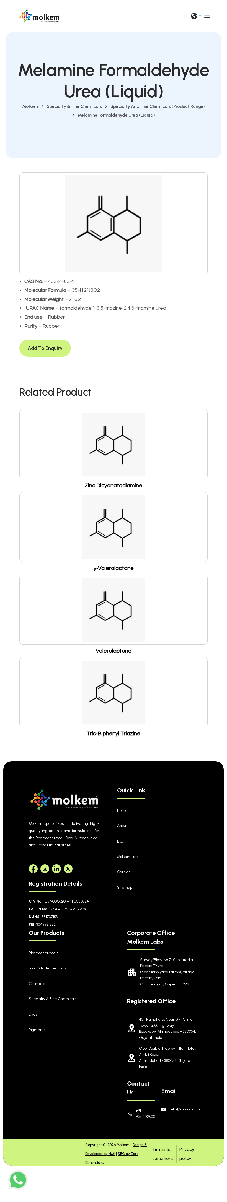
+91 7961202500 (142, 1113)
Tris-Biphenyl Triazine (113, 733)
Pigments (37, 1030)
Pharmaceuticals (43, 953)
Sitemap (124, 887)
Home (122, 810)
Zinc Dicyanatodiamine (113, 485)
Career (123, 872)
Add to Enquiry (45, 348)
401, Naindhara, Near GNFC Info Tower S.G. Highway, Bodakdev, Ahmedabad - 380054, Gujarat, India (167, 1028)
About (122, 825)
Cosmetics (38, 983)
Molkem (30, 106)
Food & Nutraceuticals (47, 968)
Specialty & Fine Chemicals (74, 106)
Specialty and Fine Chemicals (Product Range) (157, 106)
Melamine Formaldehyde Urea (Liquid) (116, 115)
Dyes (33, 1014)
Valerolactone (113, 651)
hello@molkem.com (183, 1109)
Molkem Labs (128, 856)
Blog (120, 841)
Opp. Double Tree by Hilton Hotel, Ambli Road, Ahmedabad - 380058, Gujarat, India (167, 1057)
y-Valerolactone (114, 568)
